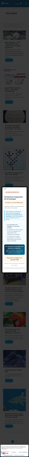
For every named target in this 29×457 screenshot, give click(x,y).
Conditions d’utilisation (19, 455)
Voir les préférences (23, 452)
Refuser (14, 452)
